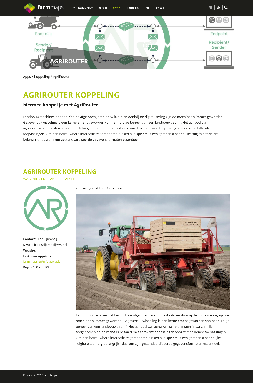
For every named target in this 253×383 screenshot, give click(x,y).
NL (210, 7)
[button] (82, 8)
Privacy (27, 375)
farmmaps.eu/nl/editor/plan (42, 261)
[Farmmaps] (45, 7)
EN (219, 7)
